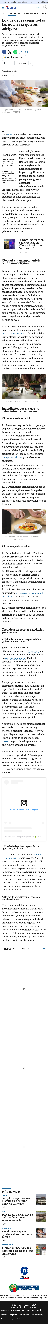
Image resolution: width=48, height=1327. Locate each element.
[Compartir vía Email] (26, 52)
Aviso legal (5, 1310)
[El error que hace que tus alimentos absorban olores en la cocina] (41, 1249)
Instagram (33, 651)
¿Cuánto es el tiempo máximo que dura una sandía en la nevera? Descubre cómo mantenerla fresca (9, 176)
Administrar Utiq (37, 1315)
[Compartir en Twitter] (10, 52)
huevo (5, 741)
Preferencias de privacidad (10, 1319)
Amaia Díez (6, 71)
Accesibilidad (24, 1315)
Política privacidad (17, 1310)
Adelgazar (24, 948)
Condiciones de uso (32, 1310)
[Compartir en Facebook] (4, 52)
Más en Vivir (11, 1191)
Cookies (4, 1315)
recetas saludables (15, 658)
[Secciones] (2, 7)
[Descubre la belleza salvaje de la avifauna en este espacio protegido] (41, 1216)
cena (9, 134)
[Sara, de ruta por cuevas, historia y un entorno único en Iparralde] (41, 1199)
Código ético (13, 1315)
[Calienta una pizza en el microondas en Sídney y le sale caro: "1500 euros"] (9, 244)
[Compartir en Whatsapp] (15, 52)
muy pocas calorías (12, 457)
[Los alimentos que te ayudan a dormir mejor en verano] (41, 1233)
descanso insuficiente (13, 333)
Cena (15, 948)
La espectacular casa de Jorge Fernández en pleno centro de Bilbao (8, 163)
